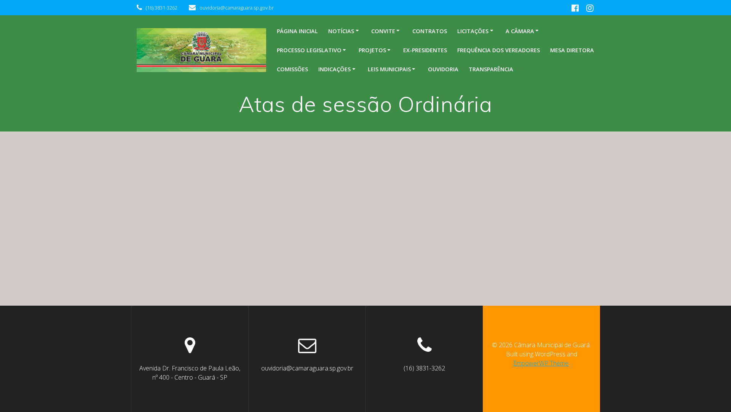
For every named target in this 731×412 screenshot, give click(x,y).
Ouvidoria (443, 69)
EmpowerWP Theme (540, 363)
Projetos (372, 50)
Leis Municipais (389, 69)
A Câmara (520, 31)
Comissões (292, 69)
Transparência (491, 69)
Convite (383, 31)
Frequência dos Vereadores (498, 50)
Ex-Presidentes (425, 50)
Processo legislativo (309, 50)
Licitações (472, 31)
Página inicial (297, 31)
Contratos (429, 31)
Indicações (334, 69)
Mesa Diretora (572, 50)
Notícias (341, 31)
